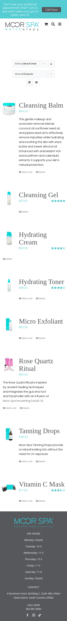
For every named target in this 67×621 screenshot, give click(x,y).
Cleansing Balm (41, 105)
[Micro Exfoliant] (9, 324)
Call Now (51, 9)
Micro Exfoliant (41, 321)
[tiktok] (39, 615)
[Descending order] (51, 63)
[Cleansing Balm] (9, 109)
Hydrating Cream (33, 238)
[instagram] (33, 615)
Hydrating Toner (41, 282)
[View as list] (36, 82)
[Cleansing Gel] (9, 198)
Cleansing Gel (38, 195)
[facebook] (27, 615)
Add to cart (26, 172)
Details (41, 172)
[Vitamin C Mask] (9, 487)
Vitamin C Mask (42, 484)
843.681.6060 (33, 608)
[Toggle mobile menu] (60, 24)
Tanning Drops (39, 431)
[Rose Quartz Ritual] (9, 364)
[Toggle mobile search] (53, 24)
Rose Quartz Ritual (36, 364)
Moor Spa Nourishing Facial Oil (23, 401)
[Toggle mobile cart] (46, 24)
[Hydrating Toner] (9, 285)
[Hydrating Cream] (9, 238)
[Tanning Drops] (9, 434)
